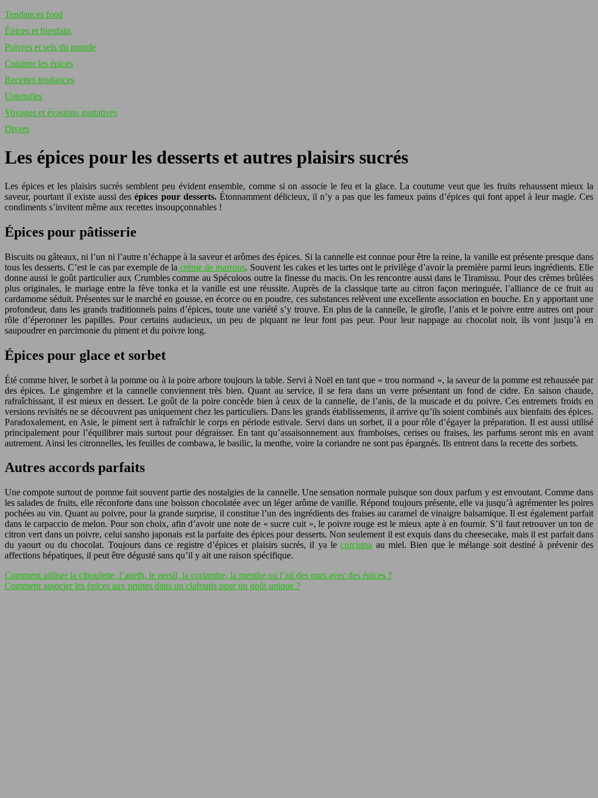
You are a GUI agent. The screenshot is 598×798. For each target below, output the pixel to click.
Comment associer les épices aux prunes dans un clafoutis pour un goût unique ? (152, 586)
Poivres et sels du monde (50, 47)
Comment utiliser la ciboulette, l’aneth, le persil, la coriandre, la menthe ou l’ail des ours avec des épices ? (198, 575)
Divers (17, 129)
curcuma (356, 545)
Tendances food (34, 14)
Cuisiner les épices (39, 63)
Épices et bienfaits (38, 31)
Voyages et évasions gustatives (61, 112)
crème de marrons (211, 267)
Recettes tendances (39, 80)
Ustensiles (23, 96)
